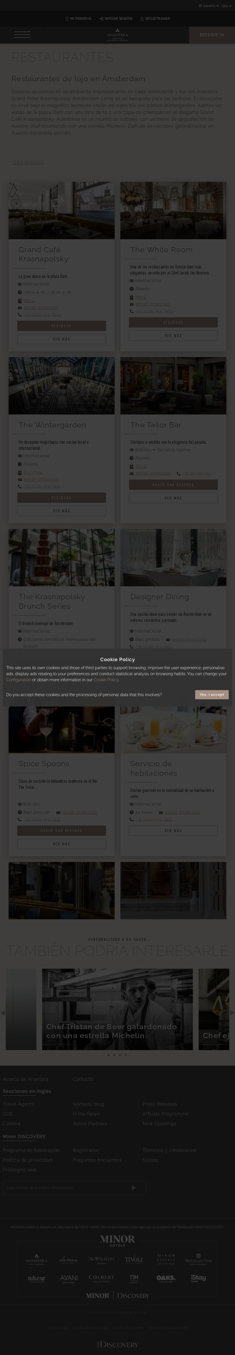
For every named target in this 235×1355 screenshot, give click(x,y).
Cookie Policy (106, 680)
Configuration (18, 680)
